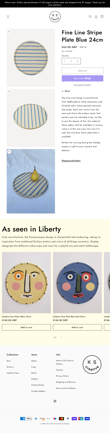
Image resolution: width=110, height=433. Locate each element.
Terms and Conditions (66, 388)
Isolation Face (13, 373)
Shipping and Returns (66, 382)
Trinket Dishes (37, 385)
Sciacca (10, 367)
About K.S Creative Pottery (65, 362)
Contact (59, 370)
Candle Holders (38, 391)
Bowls (33, 373)
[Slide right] (61, 337)
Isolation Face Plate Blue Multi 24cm (69, 316)
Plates (34, 360)
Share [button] (67, 91)
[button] (8, 17)
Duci (9, 360)
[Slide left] (49, 337)
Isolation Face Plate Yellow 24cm (16, 316)
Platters (34, 379)
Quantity (65, 55)
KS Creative (51, 424)
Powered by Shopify (62, 424)
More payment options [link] (82, 85)
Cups (33, 367)
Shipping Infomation (71, 160)
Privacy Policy (62, 376)
